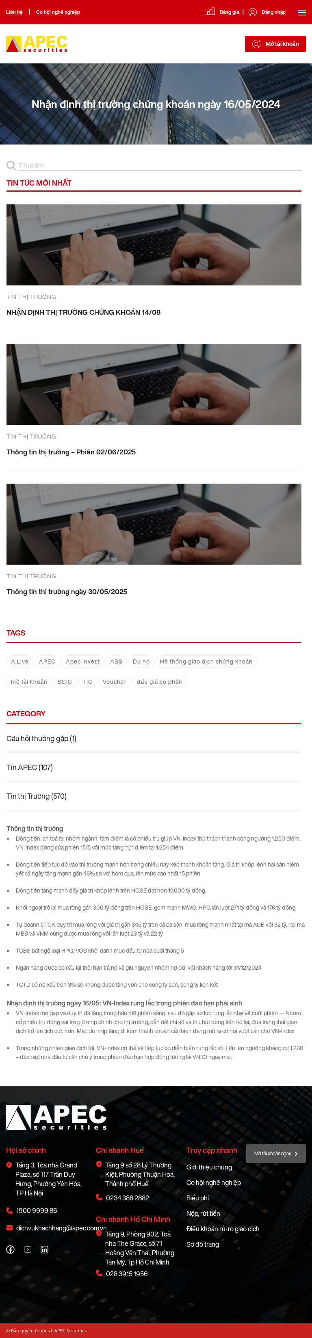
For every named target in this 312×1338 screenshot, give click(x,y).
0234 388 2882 (127, 1198)
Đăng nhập (274, 12)
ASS (116, 661)
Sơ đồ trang (202, 1244)
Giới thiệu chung (209, 1167)
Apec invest (83, 661)
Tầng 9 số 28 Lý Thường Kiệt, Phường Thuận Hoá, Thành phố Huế (140, 1175)
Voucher (115, 681)
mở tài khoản (29, 681)
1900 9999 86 (36, 1210)
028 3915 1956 (127, 1274)
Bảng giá (229, 12)
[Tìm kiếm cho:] (159, 166)
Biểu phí (197, 1198)
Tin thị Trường (28, 796)
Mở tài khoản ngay (273, 1153)
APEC (47, 661)
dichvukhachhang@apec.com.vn (61, 1228)
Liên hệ (14, 12)
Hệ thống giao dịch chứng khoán (206, 661)
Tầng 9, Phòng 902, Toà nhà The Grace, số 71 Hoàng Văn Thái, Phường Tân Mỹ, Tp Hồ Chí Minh (139, 1248)
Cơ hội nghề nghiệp (58, 12)
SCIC (65, 681)
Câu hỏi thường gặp (37, 738)
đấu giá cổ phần (159, 681)
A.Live (20, 661)
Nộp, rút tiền (203, 1213)
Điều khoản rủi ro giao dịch (223, 1229)
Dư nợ (141, 661)
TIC (87, 681)
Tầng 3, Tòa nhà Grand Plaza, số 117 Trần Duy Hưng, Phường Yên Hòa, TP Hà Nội (48, 1179)
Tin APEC (21, 767)
